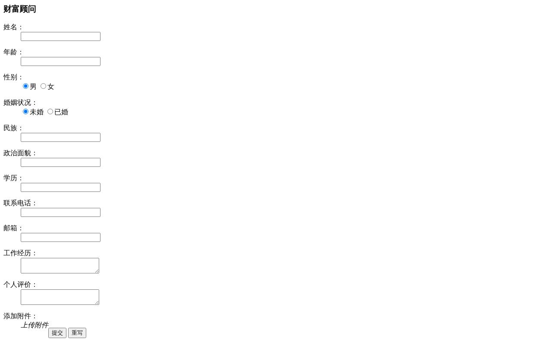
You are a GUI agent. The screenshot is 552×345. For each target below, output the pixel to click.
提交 (57, 332)
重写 (77, 332)
